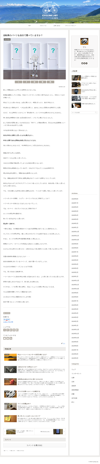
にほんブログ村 (8, 322)
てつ (84, 47)
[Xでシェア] (18, 82)
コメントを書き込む (35, 445)
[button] (50, 82)
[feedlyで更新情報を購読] (7, 338)
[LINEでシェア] (42, 82)
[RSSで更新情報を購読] (11, 338)
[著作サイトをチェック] (4, 338)
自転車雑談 (7, 313)
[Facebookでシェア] (26, 82)
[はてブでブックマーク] (34, 82)
